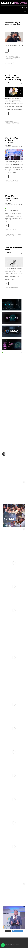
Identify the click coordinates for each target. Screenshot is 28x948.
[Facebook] (18, 7)
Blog (18, 29)
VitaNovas (13, 235)
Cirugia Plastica (7, 56)
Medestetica (16, 62)
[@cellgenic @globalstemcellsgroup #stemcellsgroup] (14, 846)
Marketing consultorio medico (10, 58)
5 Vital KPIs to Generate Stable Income (11, 198)
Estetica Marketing (16, 57)
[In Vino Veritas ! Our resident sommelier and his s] (14, 586)
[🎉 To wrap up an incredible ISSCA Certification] (14, 775)
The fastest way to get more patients (12, 23)
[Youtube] (22, 7)
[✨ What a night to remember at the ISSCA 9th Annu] (14, 799)
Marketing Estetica (16, 122)
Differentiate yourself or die (14, 248)
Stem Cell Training (8, 235)
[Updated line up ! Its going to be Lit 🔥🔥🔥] (14, 633)
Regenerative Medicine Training (15, 234)
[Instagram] (20, 7)
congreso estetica (14, 56)
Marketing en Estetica (18, 59)
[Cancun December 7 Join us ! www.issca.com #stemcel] (14, 515)
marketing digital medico (9, 59)
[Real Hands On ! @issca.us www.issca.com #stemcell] (14, 751)
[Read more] (7, 52)
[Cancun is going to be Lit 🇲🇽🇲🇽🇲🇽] (14, 539)
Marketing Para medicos (9, 62)
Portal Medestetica (8, 63)
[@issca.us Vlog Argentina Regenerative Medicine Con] (14, 610)
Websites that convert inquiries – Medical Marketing (13, 77)
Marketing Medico (8, 123)
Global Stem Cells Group (16, 120)
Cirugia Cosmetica (14, 117)
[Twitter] (24, 7)
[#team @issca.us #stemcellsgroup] (14, 704)
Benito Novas (8, 27)
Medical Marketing (13, 124)
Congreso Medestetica (9, 57)
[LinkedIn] (26, 7)
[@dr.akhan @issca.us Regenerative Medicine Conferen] (14, 681)
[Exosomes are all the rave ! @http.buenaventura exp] (14, 562)
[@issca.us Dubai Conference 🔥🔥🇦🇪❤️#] (14, 468)
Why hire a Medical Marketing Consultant (13, 140)
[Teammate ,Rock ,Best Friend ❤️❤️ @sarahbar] (14, 893)
